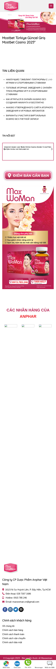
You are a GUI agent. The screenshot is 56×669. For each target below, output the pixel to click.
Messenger (39, 667)
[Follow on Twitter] (15, 609)
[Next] (51, 149)
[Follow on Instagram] (10, 609)
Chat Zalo (17, 667)
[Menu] (51, 6)
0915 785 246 (20, 597)
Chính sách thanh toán (13, 634)
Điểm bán (6, 667)
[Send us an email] (21, 609)
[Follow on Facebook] (5, 609)
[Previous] (4, 149)
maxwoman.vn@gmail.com (25, 601)
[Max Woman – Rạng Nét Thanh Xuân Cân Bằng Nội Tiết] (17, 6)
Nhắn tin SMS (50, 667)
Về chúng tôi (8, 626)
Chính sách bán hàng (12, 630)
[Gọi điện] (28, 663)
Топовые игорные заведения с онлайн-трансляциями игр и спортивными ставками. (29, 91)
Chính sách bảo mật (12, 642)
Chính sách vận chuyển (13, 638)
